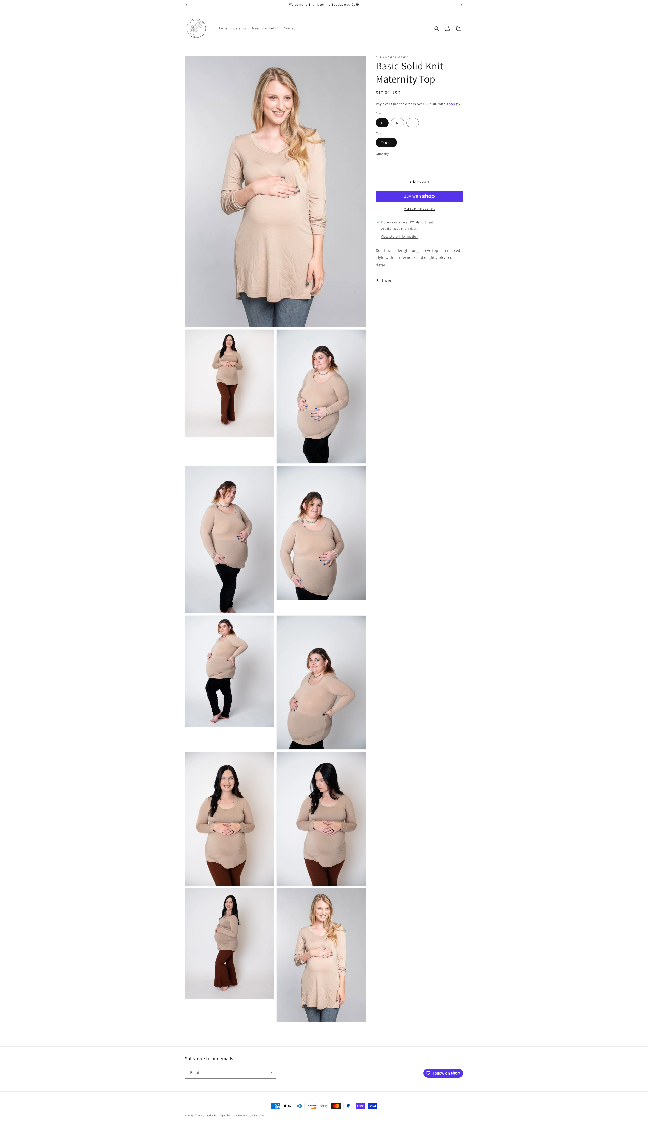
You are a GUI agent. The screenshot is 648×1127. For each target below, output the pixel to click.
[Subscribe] (270, 1073)
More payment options (419, 208)
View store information (399, 236)
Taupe (386, 142)
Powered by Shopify (251, 1115)
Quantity (382, 154)
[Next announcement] (461, 5)
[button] (436, 28)
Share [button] (386, 280)
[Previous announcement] (186, 5)
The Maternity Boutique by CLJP (216, 1115)
